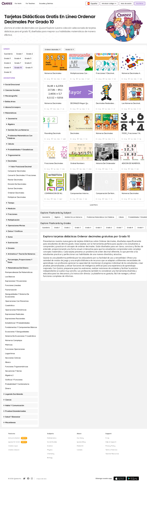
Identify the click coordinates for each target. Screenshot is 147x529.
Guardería (8, 54)
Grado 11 (28, 67)
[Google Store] (133, 478)
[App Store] (120, 478)
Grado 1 (19, 54)
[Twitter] (24, 478)
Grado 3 (7, 58)
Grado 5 (28, 58)
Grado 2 (29, 54)
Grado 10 (18, 67)
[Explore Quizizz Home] (7, 3)
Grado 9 (7, 67)
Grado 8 (28, 63)
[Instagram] (32, 478)
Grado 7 (17, 63)
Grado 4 (17, 58)
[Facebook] (28, 478)
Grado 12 (7, 72)
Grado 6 (7, 63)
